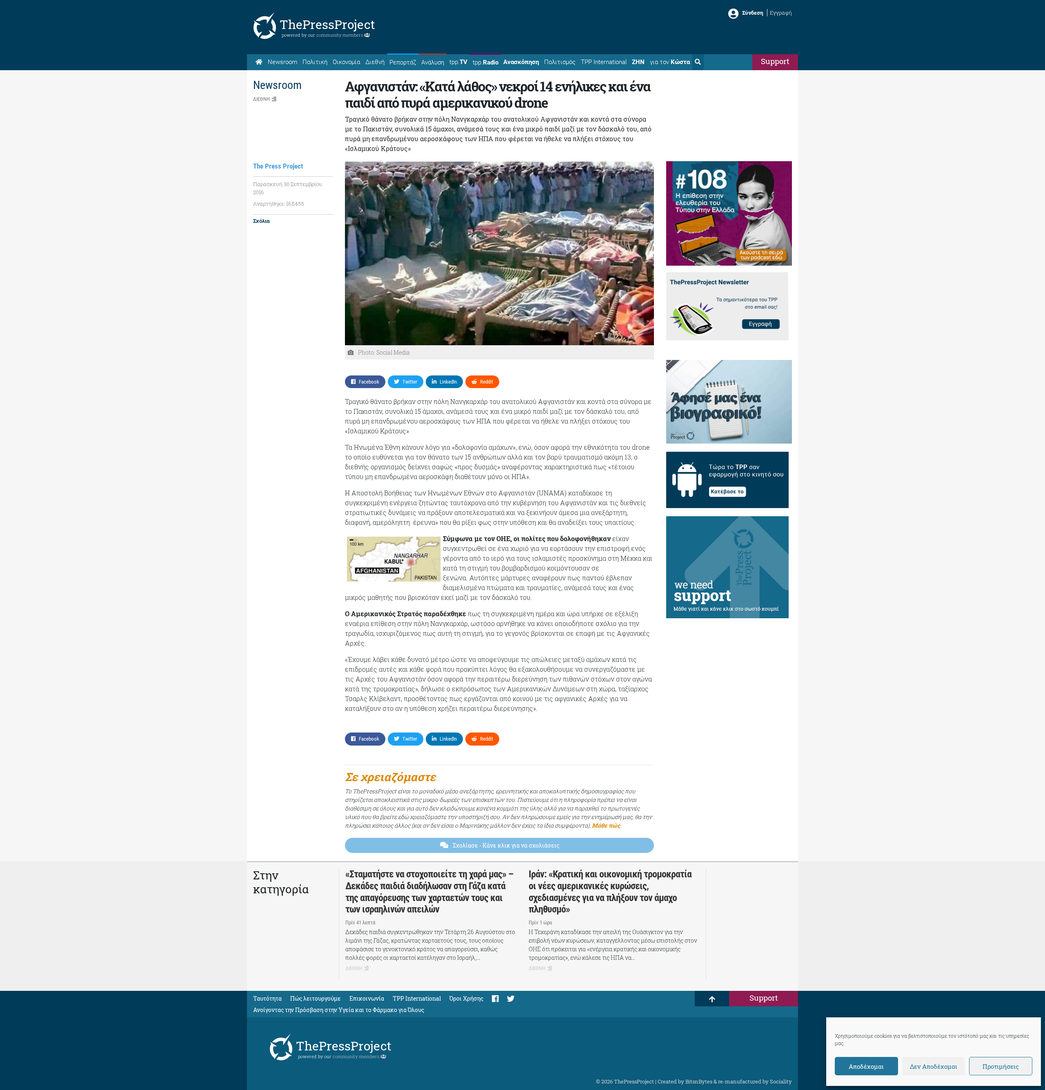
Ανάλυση (432, 62)
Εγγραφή (781, 12)
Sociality (781, 1081)
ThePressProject (327, 24)
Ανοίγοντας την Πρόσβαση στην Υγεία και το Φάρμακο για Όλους (338, 1010)
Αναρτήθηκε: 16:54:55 (278, 203)
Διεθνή (375, 62)
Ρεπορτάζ (402, 62)
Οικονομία (346, 62)
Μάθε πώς (606, 825)
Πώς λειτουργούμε (315, 998)
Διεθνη (261, 99)
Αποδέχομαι (866, 1066)
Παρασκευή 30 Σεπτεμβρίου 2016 (287, 188)
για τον (670, 62)
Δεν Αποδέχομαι (933, 1066)
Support (775, 61)
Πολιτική (314, 62)
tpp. (458, 62)
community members (340, 35)
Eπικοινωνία (366, 998)
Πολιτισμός (560, 62)
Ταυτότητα (267, 998)
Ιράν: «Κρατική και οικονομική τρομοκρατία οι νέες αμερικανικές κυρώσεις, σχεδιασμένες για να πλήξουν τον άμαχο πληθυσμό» (610, 891)
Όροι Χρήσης (466, 998)
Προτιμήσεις (1001, 1066)
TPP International (604, 62)
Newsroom (282, 62)
